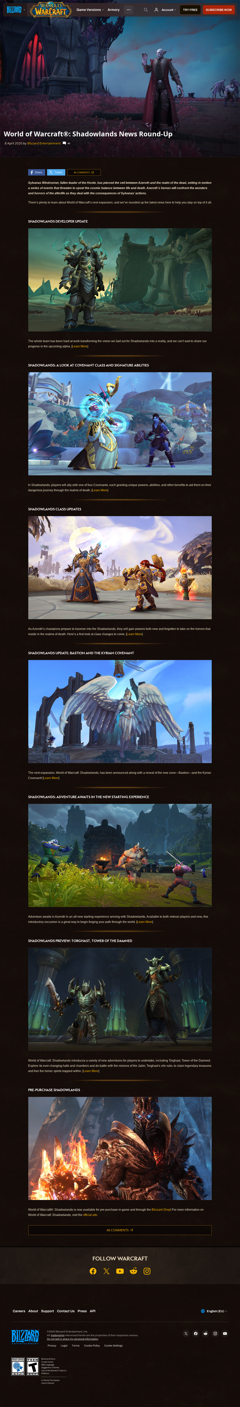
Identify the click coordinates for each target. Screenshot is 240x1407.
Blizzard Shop (161, 1209)
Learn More (79, 346)
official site (90, 1214)
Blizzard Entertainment (44, 143)
